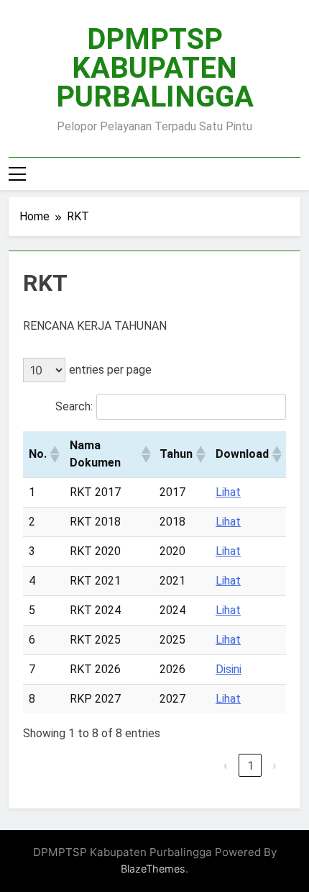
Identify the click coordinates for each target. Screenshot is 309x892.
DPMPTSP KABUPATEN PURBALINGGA (155, 68)
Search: (74, 406)
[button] (54, 454)
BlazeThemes (153, 868)
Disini (228, 669)
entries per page (110, 370)
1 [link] (250, 765)
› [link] (274, 765)
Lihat (228, 492)
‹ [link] (225, 765)
